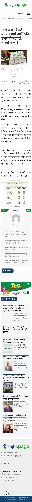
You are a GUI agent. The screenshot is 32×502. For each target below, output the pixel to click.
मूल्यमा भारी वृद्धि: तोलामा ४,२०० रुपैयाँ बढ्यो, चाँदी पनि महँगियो (15, 329)
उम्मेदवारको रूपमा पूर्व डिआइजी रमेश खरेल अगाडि (16, 357)
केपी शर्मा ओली (21, 18)
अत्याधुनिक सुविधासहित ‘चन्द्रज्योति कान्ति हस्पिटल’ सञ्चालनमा (16, 377)
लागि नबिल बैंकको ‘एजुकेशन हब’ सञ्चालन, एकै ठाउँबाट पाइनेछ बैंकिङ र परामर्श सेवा (14, 308)
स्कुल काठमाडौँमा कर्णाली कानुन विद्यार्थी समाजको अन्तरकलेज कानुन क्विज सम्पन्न (14, 418)
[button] (29, 13)
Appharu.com (21, 500)
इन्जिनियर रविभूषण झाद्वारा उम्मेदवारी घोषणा (16, 398)
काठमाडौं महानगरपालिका (9, 18)
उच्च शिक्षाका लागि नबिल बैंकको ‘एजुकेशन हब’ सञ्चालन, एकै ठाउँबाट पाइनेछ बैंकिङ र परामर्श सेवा (16, 234)
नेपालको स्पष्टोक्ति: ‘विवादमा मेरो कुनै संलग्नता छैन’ (14, 341)
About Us (5, 464)
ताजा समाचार (8, 299)
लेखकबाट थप (16, 225)
